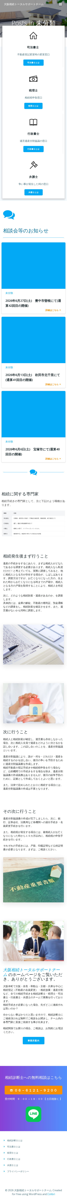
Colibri (51, 1194)
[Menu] (60, 4)
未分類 (9, 293)
